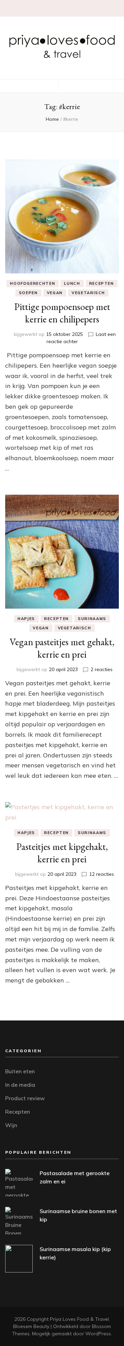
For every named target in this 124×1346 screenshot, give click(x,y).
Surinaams (92, 618)
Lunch (72, 283)
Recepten (101, 283)
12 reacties (101, 874)
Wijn (11, 1125)
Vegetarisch (88, 292)
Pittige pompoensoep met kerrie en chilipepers (62, 312)
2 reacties (102, 669)
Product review (25, 1098)
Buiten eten (20, 1071)
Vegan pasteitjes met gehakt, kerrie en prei (62, 648)
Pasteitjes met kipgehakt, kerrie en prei (62, 852)
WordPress (98, 1333)
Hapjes (26, 618)
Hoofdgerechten (32, 283)
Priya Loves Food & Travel (79, 1319)
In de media (20, 1084)
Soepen (28, 292)
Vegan (55, 292)
